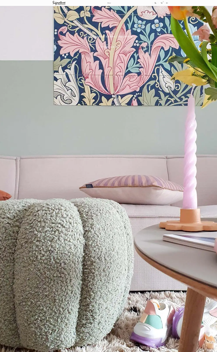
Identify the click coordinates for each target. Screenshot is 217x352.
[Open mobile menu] (167, 3)
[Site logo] (59, 3)
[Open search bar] (155, 3)
